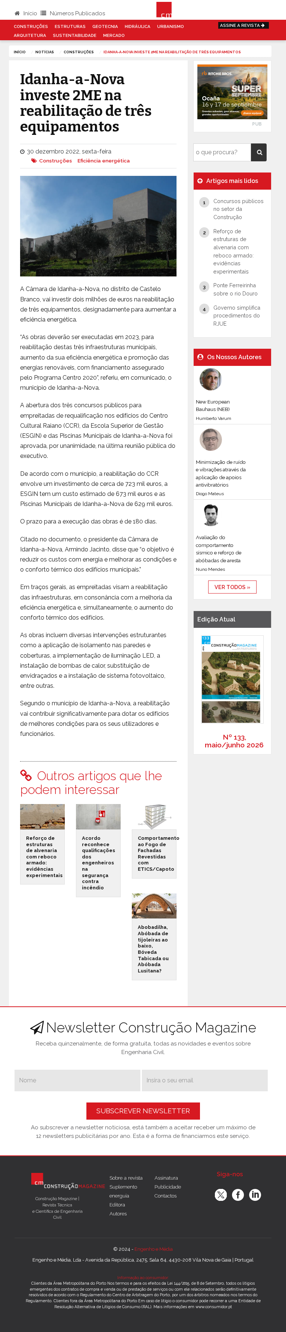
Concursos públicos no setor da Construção (238, 209)
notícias (44, 52)
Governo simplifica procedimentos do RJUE (236, 315)
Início (29, 13)
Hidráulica (137, 26)
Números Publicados (76, 13)
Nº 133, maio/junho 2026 (234, 741)
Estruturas (70, 26)
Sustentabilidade (74, 35)
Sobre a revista (126, 1178)
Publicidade (168, 1187)
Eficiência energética (103, 161)
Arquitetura (30, 35)
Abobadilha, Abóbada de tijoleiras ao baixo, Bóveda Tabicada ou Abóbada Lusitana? (153, 948)
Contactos (166, 1196)
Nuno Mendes (210, 569)
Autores (118, 1213)
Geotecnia (105, 26)
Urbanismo (170, 26)
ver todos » (232, 587)
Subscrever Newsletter (143, 1111)
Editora (117, 1205)
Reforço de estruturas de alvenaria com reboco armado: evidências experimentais (44, 856)
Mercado (114, 35)
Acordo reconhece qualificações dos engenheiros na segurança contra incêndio (98, 862)
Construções (31, 26)
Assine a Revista (240, 25)
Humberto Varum (213, 418)
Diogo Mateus (210, 493)
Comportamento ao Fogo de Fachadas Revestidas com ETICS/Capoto (158, 853)
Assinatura (166, 1178)
